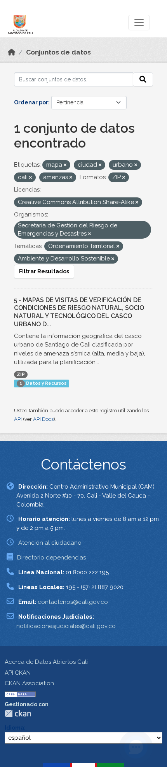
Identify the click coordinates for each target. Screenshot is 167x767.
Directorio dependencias (51, 557)
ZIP (21, 374)
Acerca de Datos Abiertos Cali (46, 661)
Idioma (14, 728)
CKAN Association (29, 683)
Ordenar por (31, 102)
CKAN (18, 713)
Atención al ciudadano (50, 542)
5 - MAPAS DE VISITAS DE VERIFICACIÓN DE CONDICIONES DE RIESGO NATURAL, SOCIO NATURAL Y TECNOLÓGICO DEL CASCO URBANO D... (79, 312)
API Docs (43, 419)
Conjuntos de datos (58, 52)
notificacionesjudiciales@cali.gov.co (66, 626)
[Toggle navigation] (139, 22)
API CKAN (18, 672)
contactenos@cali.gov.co (73, 601)
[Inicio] (12, 52)
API (18, 419)
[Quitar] (65, 165)
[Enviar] (143, 79)
